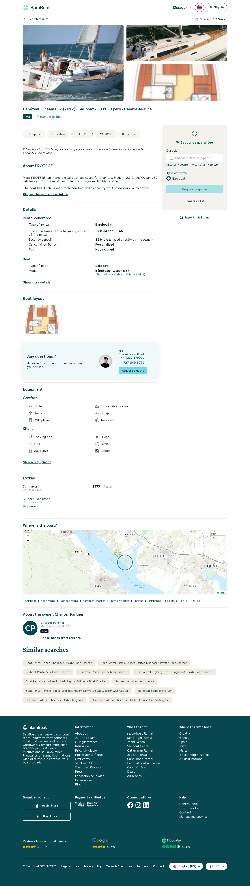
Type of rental (176, 173)
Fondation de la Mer (89, 776)
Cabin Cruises (137, 767)
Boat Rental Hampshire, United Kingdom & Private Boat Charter (66, 681)
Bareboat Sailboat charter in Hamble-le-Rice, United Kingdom (130, 700)
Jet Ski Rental (137, 754)
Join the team (85, 737)
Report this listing (197, 217)
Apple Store (49, 805)
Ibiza (182, 746)
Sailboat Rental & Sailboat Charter (48, 672)
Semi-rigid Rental (139, 737)
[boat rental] (36, 7)
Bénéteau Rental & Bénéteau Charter (103, 672)
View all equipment (37, 462)
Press (79, 771)
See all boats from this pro (61, 638)
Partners (143, 866)
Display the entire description (45, 194)
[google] (100, 840)
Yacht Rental (136, 742)
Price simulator (86, 750)
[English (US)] (199, 7)
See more (29, 506)
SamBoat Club (85, 763)
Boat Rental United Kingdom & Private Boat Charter (59, 663)
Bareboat (178, 178)
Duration (172, 150)
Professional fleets (89, 754)
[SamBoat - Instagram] (138, 805)
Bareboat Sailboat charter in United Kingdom (54, 700)
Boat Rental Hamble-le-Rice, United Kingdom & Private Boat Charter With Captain (77, 690)
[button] (28, 535)
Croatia (184, 733)
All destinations (190, 759)
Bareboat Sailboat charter (155, 690)
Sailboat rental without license (134, 681)
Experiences (83, 780)
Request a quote (133, 370)
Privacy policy (92, 866)
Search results (38, 19)
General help (188, 803)
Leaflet (222, 592)
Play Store (49, 816)
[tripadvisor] (172, 840)
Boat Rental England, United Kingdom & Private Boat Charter (174, 672)
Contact (185, 812)
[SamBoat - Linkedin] (146, 805)
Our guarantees (86, 742)
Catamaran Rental (140, 750)
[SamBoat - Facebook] (130, 805)
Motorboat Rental (140, 733)
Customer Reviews (88, 767)
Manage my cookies (193, 816)
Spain (183, 742)
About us (81, 733)
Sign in (218, 7)
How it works (188, 808)
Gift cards (82, 759)
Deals (131, 771)
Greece (184, 737)
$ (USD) (215, 866)
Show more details (37, 282)
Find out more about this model (118, 274)
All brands (134, 776)
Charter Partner (52, 622)
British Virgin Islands (194, 754)
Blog (78, 784)
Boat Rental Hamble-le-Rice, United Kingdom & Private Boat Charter (144, 663)
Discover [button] (180, 7)
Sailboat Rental (138, 746)
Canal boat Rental (140, 759)
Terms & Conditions (119, 866)
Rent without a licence (143, 763)
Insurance (82, 746)
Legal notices (70, 866)
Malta (183, 750)
